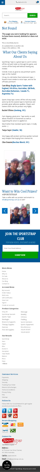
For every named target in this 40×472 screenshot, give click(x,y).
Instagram (10, 416)
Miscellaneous (26, 327)
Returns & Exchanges (9, 387)
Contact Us (5, 284)
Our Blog (5, 281)
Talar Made (6, 354)
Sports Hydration (26, 322)
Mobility (23, 314)
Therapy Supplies (8, 324)
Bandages (5, 319)
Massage (24, 312)
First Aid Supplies (8, 330)
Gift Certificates (7, 298)
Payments (5, 377)
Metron (4, 356)
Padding (24, 319)
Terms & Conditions (8, 390)
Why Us (4, 274)
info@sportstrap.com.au (15, 459)
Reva (3, 359)
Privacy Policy (6, 392)
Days (3, 361)
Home (4, 271)
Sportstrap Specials (8, 314)
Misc (3, 346)
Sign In (4, 303)
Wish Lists (5, 295)
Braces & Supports (9, 322)
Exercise (5, 327)
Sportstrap (5, 339)
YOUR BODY (25, 332)
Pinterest (15, 410)
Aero (3, 341)
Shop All (4, 312)
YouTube (15, 416)
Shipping (5, 380)
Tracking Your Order (8, 385)
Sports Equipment (27, 324)
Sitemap (5, 397)
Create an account (8, 305)
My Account (6, 290)
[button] (7, 465)
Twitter (10, 410)
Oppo (4, 344)
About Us (5, 279)
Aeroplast (5, 351)
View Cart (5, 300)
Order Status (6, 293)
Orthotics (24, 317)
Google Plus (4, 416)
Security (4, 382)
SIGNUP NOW (20, 255)
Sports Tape (6, 317)
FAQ (3, 395)
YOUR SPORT (26, 329)
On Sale (4, 276)
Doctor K (5, 349)
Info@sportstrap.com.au (10, 200)
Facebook (4, 410)
